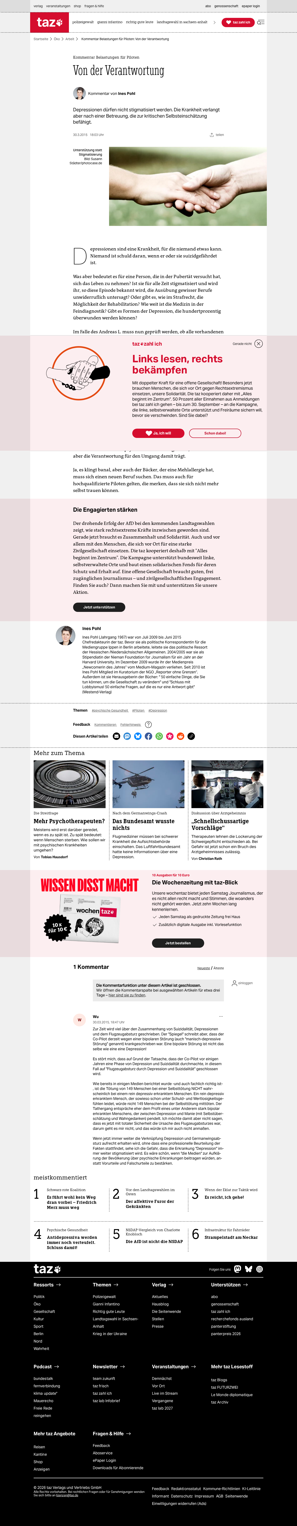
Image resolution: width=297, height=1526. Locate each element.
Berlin (39, 1333)
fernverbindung (47, 1386)
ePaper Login (104, 1460)
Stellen (158, 1319)
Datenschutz (182, 1496)
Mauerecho (43, 1400)
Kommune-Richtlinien (222, 1488)
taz (47, 1269)
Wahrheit (41, 1348)
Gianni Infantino (106, 1304)
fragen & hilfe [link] (94, 6)
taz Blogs (219, 1380)
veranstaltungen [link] (58, 6)
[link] (84, 22)
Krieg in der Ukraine (110, 1333)
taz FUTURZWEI (224, 1387)
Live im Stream (165, 1393)
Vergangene (162, 1400)
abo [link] (208, 6)
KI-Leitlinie (251, 1488)
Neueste (203, 968)
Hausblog (160, 1304)
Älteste (218, 968)
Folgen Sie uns (220, 1269)
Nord (38, 1341)
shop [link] (77, 6)
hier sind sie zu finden (127, 995)
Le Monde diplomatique (232, 1394)
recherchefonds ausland (232, 1319)
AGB (220, 1496)
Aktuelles (160, 1296)
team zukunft (104, 1378)
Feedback (101, 1445)
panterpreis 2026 (226, 1333)
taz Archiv (219, 1402)
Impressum (205, 1496)
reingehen (42, 1415)
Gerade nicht (242, 344)
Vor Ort (158, 1386)
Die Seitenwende (166, 1311)
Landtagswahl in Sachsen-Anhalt (115, 1323)
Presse (158, 1326)
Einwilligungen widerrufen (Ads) (179, 1503)
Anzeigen (42, 1469)
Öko (57, 39)
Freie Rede (43, 1408)
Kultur (39, 1319)
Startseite (41, 39)
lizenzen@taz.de (67, 1495)
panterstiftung (223, 1326)
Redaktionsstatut (186, 1488)
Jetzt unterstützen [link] (99, 607)
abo (214, 1296)
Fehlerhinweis (130, 725)
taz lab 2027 (162, 1408)
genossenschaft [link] (226, 6)
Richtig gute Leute (109, 1311)
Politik (39, 1296)
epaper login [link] (251, 6)
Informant (161, 1496)
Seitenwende (236, 1496)
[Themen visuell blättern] (214, 22)
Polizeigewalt (104, 1296)
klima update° (45, 1393)
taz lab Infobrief (106, 1400)
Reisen (39, 1447)
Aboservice (103, 1453)
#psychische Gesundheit (110, 710)
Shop (38, 1461)
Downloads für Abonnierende (118, 1467)
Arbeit (69, 39)
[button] (261, 22)
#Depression (157, 710)
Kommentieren (105, 725)
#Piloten (138, 710)
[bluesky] (248, 1271)
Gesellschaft (44, 1311)
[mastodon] (238, 1271)
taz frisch (101, 1386)
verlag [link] (38, 6)
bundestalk (43, 1378)
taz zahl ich (220, 1311)
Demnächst (162, 1378)
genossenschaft (225, 1304)
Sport (38, 1326)
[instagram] (259, 1271)
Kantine (40, 1454)
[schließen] (258, 343)
